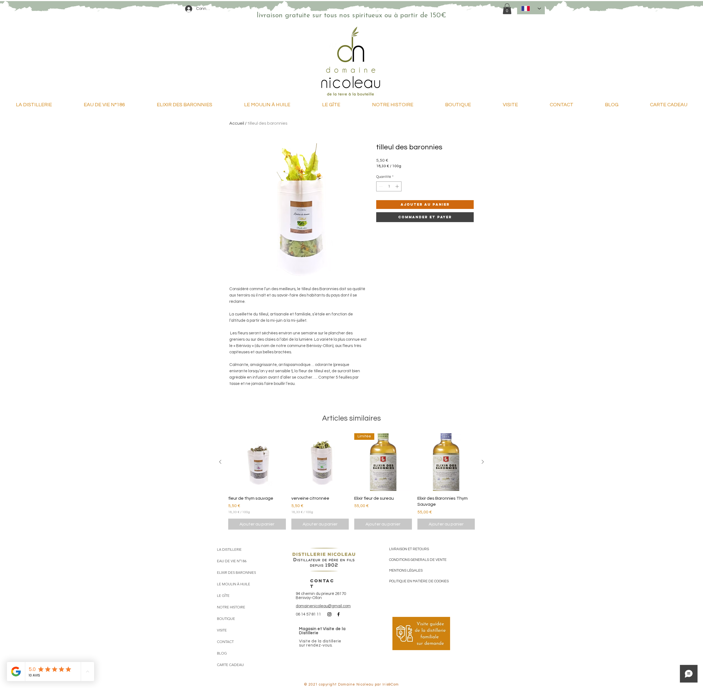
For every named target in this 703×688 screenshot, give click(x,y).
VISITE (222, 630)
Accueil (236, 123)
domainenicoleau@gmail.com (323, 606)
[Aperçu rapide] (257, 462)
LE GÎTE (223, 596)
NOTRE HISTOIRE (231, 607)
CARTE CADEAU (230, 665)
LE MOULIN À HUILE (233, 584)
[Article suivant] (482, 461)
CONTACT (225, 642)
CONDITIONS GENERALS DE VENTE (418, 560)
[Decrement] (380, 186)
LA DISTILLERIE (229, 549)
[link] (507, 8)
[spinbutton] (389, 186)
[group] (351, 481)
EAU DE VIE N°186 (232, 561)
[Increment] (397, 186)
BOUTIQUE (226, 619)
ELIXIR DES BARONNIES (236, 572)
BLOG (222, 653)
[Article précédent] (220, 461)
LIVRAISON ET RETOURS (409, 549)
